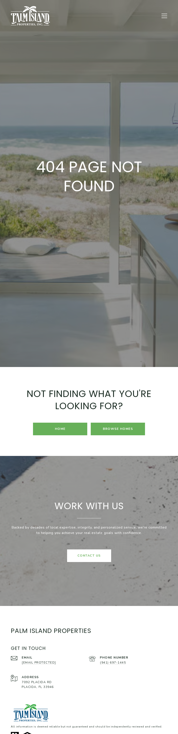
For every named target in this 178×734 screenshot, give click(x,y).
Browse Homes (118, 429)
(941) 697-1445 (113, 663)
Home (60, 429)
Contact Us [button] (89, 556)
